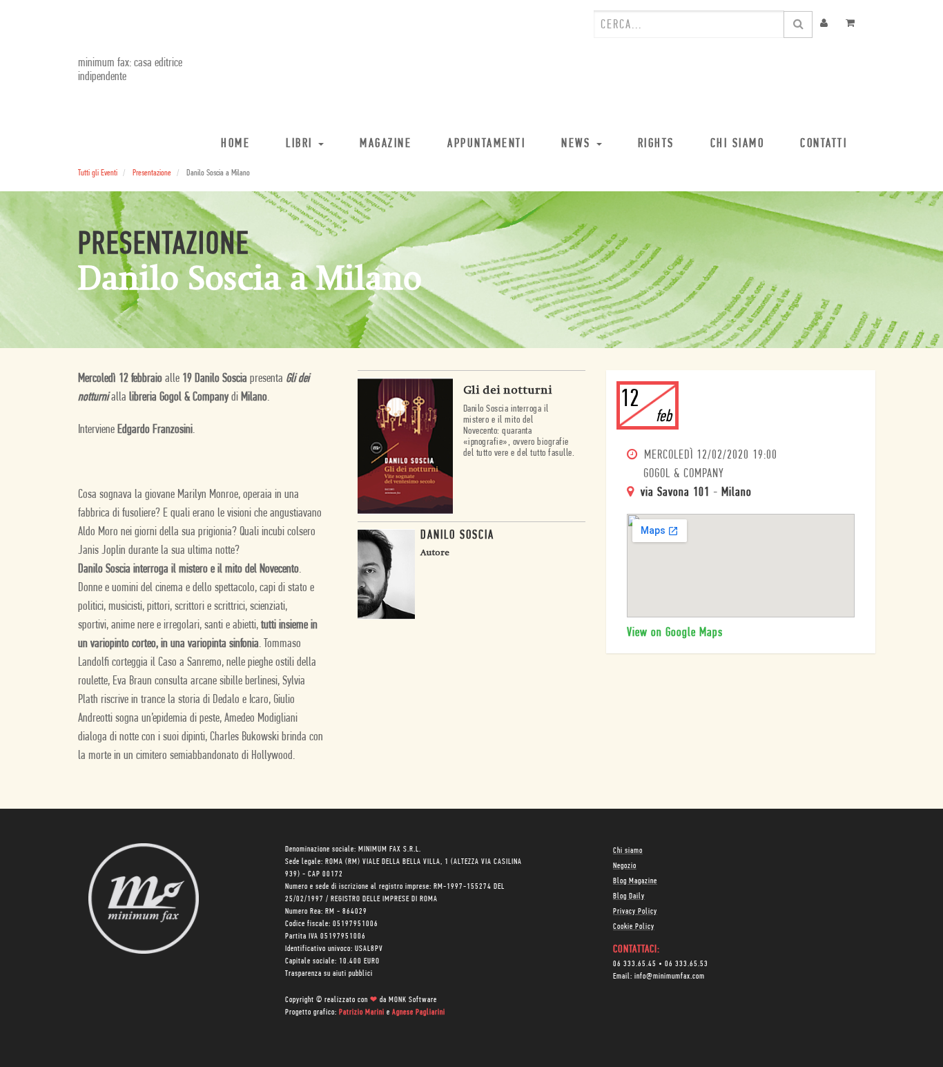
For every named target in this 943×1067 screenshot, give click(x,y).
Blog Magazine (635, 881)
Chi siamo (628, 851)
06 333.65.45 (635, 964)
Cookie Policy (633, 927)
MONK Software (413, 1000)
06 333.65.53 (686, 964)
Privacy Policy (635, 911)
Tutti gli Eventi (97, 173)
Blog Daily (629, 896)
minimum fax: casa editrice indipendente (130, 70)
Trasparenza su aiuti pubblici (329, 974)
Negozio (624, 866)
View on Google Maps (675, 633)
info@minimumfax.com (669, 976)
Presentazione (152, 173)
